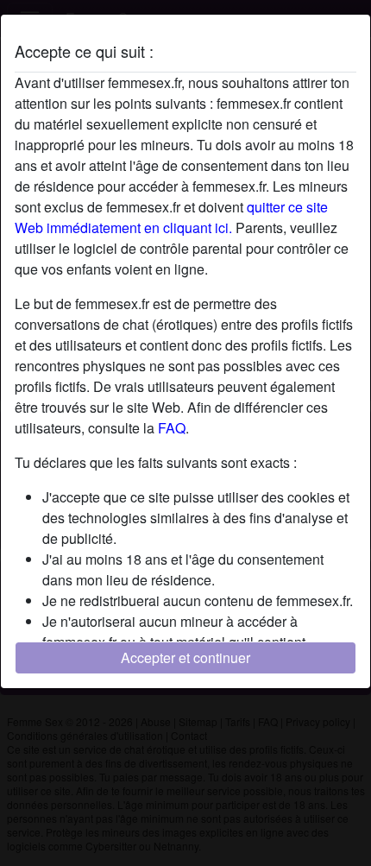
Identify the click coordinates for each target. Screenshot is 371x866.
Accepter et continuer (185, 657)
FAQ (172, 428)
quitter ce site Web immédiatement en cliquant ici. (171, 217)
